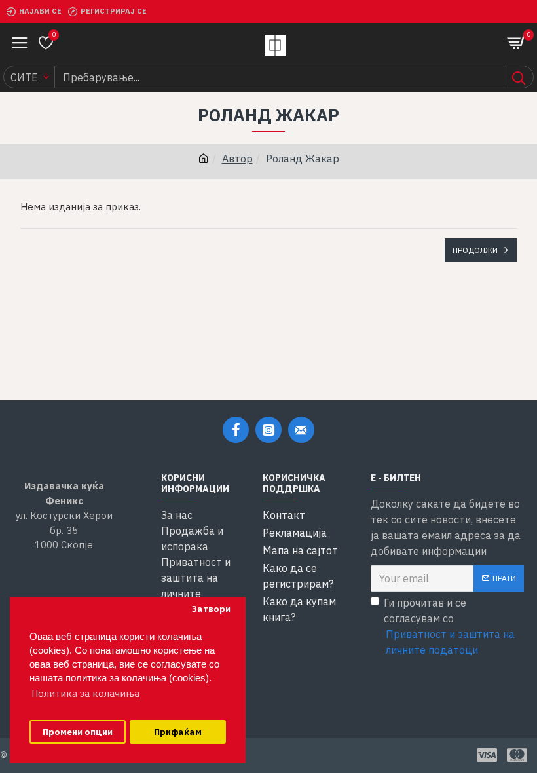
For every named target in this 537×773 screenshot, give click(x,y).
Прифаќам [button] (178, 732)
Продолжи (475, 250)
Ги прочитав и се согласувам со (449, 626)
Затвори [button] (211, 608)
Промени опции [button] (78, 732)
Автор (237, 158)
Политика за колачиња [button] (85, 693)
